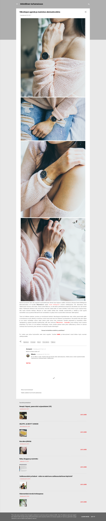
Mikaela (33, 354)
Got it (93, 516)
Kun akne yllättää (25, 441)
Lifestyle (33, 342)
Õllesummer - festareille (63, 322)
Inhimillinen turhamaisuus (31, 4)
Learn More (85, 516)
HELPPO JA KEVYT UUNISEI (28, 424)
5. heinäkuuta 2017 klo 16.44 (42, 354)
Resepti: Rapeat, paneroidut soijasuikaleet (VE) (35, 406)
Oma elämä (46, 342)
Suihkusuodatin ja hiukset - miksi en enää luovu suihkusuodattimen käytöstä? (46, 476)
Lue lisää (83, 414)
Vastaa (28, 363)
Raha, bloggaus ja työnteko (28, 459)
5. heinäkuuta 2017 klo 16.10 (39, 349)
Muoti (38, 342)
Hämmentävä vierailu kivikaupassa (31, 494)
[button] (86, 12)
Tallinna (53, 342)
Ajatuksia (26, 342)
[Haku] (89, 4)
